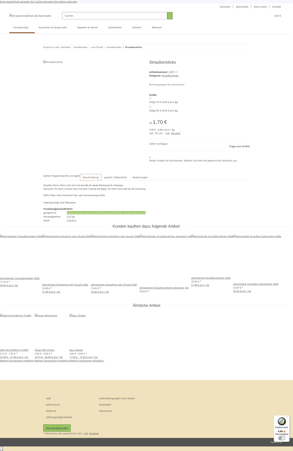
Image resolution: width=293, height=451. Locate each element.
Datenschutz (53, 404)
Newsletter (105, 404)
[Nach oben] (1, 448)
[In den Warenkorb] (46, 58)
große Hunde (138, 212)
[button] (263, 16)
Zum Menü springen (65, 1)
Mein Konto (260, 6)
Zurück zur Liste (51, 47)
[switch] (281, 438)
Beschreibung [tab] (91, 177)
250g (163, 102)
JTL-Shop (286, 442)
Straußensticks (170, 75)
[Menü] (288, 417)
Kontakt (276, 6)
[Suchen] (170, 15)
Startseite (225, 6)
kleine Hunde (74, 212)
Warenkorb (242, 6)
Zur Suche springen (42, 1)
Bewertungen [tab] (140, 177)
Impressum (105, 410)
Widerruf (51, 410)
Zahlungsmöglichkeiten (59, 417)
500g (163, 110)
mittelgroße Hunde (120, 212)
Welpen (105, 212)
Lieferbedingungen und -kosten (117, 398)
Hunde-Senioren (91, 212)
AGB (48, 398)
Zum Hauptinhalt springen (15, 1)
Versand (175, 133)
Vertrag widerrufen (57, 428)
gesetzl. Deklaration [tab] (115, 177)
